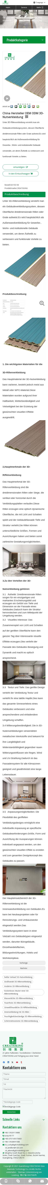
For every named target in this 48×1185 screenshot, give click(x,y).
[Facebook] (4, 1062)
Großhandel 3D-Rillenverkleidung (17, 981)
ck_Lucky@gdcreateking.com (17, 1144)
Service (24, 7)
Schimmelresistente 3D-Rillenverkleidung (21, 1021)
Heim (8, 7)
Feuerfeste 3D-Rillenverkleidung (17, 1003)
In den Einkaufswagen (19, 173)
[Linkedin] (8, 1062)
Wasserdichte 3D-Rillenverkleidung (18, 998)
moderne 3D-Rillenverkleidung (16, 986)
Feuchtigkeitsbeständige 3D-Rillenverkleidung (22, 1016)
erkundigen (19, 167)
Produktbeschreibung (17, 194)
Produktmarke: (10, 188)
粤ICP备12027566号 (28, 1175)
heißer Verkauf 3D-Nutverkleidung (18, 977)
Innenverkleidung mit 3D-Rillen (16, 1012)
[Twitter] (12, 1062)
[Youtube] (17, 1062)
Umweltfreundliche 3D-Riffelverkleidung (20, 1007)
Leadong (15, 1175)
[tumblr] (21, 1062)
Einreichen (11, 1112)
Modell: (7, 185)
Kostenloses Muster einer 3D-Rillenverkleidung (16, 992)
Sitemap (21, 1172)
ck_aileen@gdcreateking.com (17, 1150)
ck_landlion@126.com (14, 1147)
